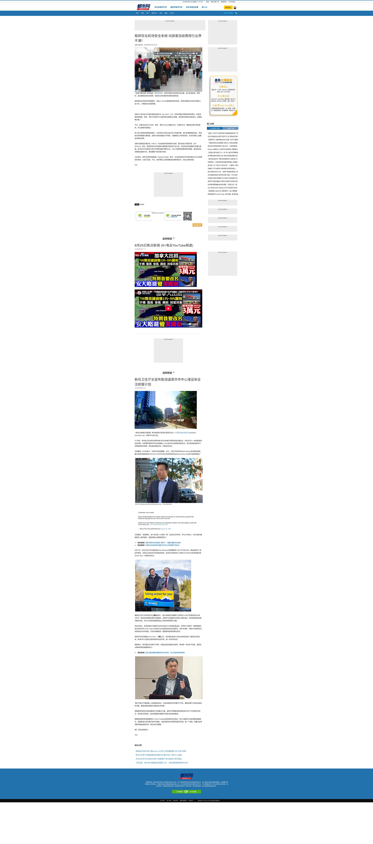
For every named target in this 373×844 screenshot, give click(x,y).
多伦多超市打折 (161, 7)
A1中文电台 (231, 2)
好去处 (172, 13)
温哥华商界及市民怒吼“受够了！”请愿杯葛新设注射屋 (162, 543)
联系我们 (191, 800)
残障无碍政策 (183, 800)
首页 (137, 13)
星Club (204, 7)
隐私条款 (175, 800)
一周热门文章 (230, 128)
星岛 (207, 2)
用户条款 (169, 800)
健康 (166, 13)
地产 (147, 13)
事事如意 (223, 2)
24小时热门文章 (215, 128)
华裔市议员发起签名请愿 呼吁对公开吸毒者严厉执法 (162, 545)
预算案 (158, 93)
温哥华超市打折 (176, 7)
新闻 (142, 13)
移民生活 (154, 13)
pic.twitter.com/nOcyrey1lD (159, 524)
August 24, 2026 (166, 529)
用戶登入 (228, 7)
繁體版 (231, 13)
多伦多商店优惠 (192, 7)
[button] (236, 13)
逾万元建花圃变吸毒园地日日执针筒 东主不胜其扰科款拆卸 (165, 652)
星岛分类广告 (215, 2)
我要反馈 (198, 225)
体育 (160, 13)
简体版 (226, 13)
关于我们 (162, 800)
